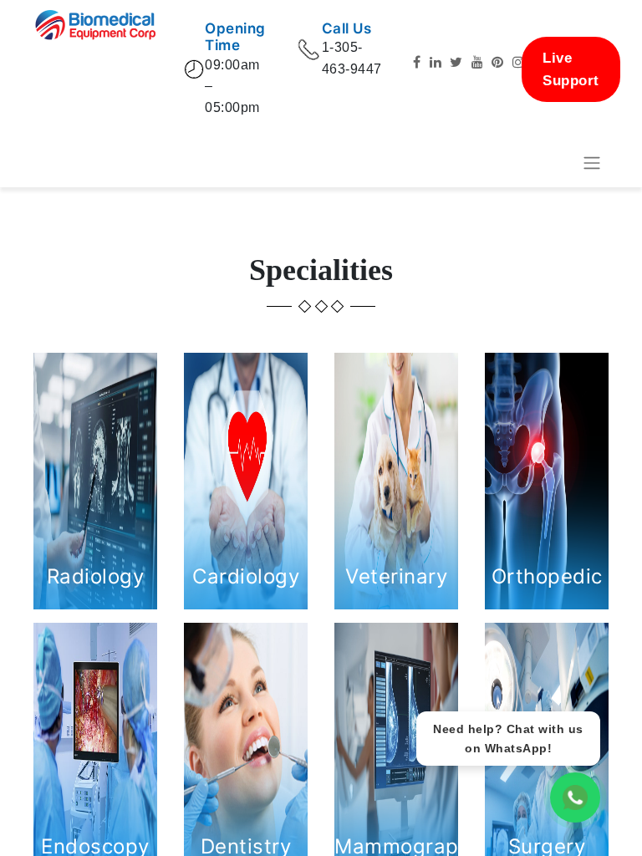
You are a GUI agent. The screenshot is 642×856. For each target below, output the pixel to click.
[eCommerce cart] (551, 163)
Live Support (571, 69)
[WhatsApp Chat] (575, 797)
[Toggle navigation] (591, 163)
